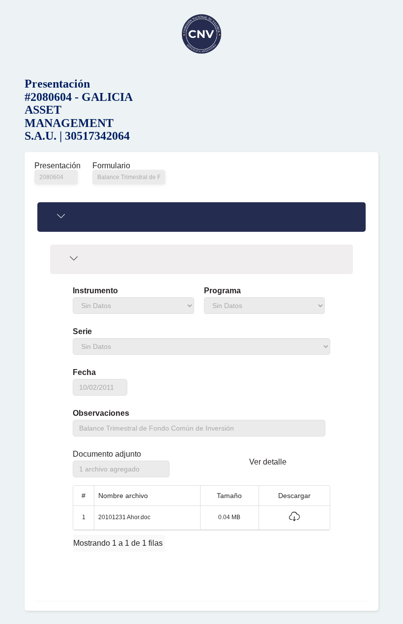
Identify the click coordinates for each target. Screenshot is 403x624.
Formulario (111, 166)
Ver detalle (268, 462)
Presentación (56, 166)
